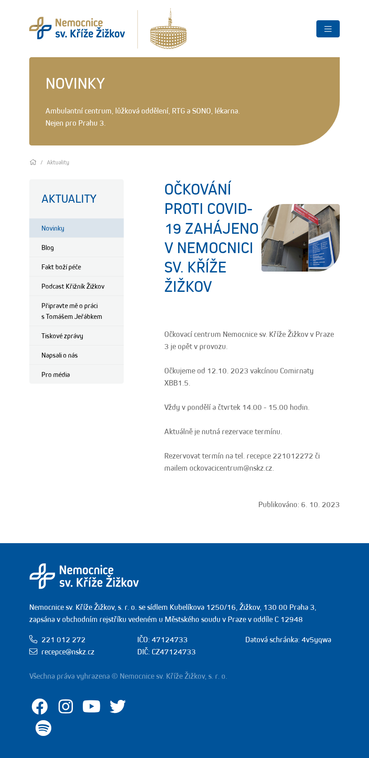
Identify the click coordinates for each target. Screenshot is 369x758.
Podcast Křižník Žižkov (72, 286)
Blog (47, 247)
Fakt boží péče (61, 267)
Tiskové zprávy (62, 335)
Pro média (55, 374)
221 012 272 (63, 639)
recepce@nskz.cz (67, 651)
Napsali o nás (59, 355)
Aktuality (68, 198)
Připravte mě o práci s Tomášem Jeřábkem (71, 310)
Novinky (52, 228)
